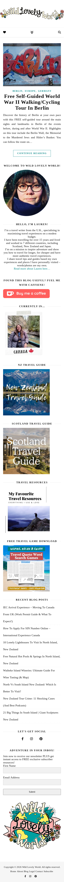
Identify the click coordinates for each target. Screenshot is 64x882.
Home (13, 871)
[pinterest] (35, 876)
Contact (39, 871)
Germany (45, 91)
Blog (26, 871)
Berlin (18, 91)
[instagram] (30, 876)
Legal (32, 871)
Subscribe (48, 871)
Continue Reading (32, 153)
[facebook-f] (26, 876)
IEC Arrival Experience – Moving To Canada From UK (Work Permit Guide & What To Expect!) (28, 614)
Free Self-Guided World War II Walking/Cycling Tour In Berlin (32, 102)
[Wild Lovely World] (32, 14)
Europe (30, 91)
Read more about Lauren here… (32, 268)
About (20, 871)
